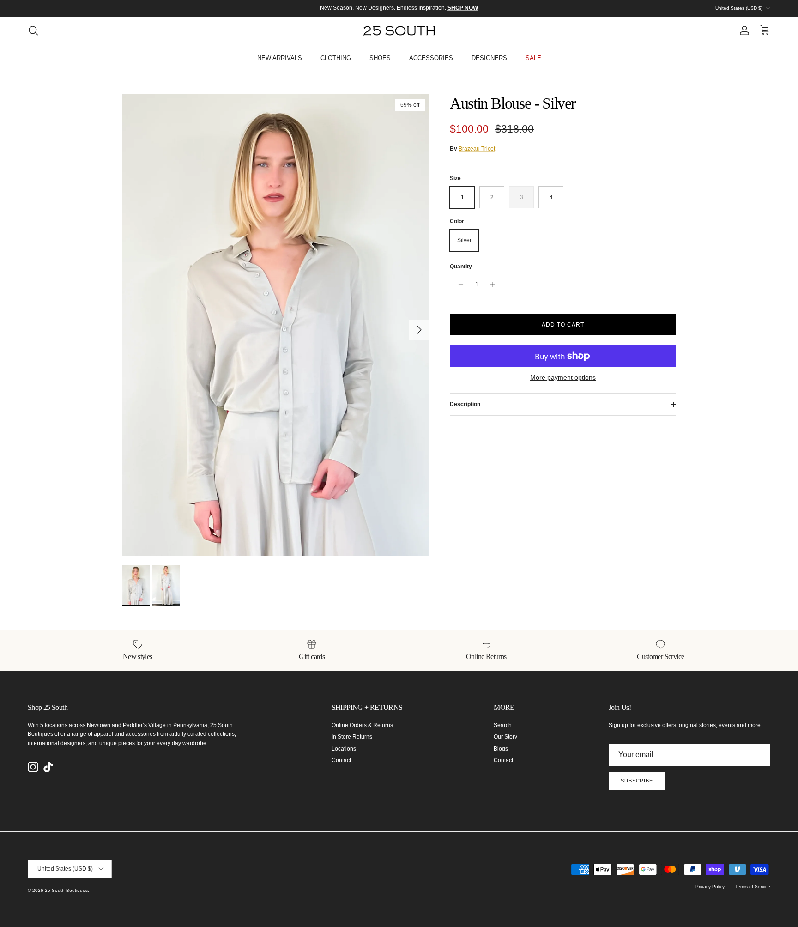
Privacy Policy (710, 886)
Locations (344, 748)
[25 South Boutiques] (399, 31)
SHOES (380, 58)
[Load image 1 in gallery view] (275, 325)
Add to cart (563, 324)
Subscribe (637, 780)
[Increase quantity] (495, 284)
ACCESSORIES (431, 58)
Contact (341, 760)
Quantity (461, 266)
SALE (533, 58)
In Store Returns (352, 736)
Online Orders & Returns (362, 725)
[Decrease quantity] (458, 284)
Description (465, 404)
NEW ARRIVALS (279, 58)
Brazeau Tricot (477, 148)
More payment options (563, 377)
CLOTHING (335, 58)
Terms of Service (752, 886)
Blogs (501, 748)
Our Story (505, 736)
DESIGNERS (489, 58)
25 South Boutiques (66, 890)
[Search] (33, 30)
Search (503, 725)
